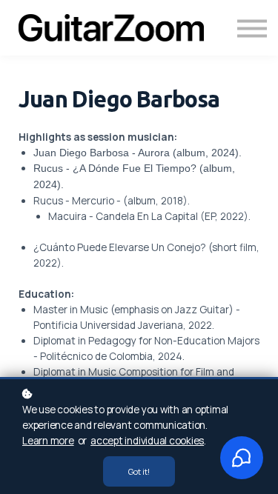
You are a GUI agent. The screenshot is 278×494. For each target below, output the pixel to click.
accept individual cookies (147, 440)
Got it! (139, 471)
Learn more (48, 440)
